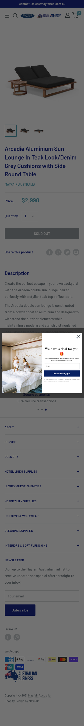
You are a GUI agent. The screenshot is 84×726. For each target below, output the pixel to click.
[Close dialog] (78, 336)
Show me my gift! (62, 373)
